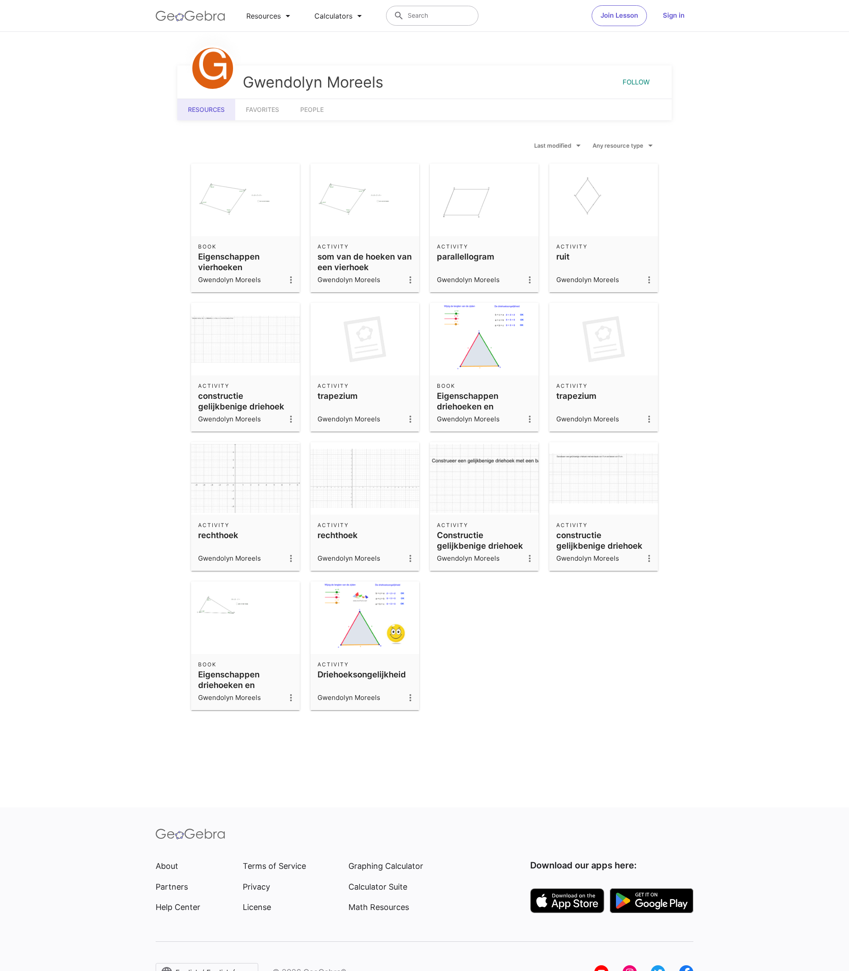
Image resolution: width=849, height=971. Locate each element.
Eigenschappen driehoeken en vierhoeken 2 (467, 406)
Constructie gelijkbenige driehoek (480, 540)
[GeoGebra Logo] (190, 16)
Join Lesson (619, 15)
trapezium (337, 396)
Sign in (674, 15)
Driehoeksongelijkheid (361, 674)
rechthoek (218, 535)
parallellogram (465, 256)
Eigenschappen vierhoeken (229, 262)
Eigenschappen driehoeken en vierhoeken (229, 684)
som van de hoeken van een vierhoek (364, 262)
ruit (563, 256)
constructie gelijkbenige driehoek (241, 401)
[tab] (269, 16)
